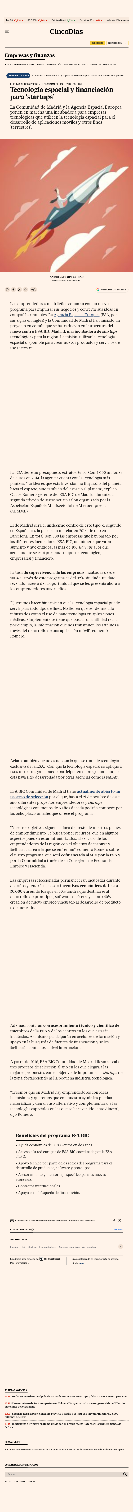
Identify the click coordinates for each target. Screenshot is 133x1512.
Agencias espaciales (69, 1247)
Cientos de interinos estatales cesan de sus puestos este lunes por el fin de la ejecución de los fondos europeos (65, 1449)
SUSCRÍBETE (97, 43)
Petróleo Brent (58, 20)
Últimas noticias (107, 65)
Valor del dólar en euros (118, 20)
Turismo (93, 65)
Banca (8, 65)
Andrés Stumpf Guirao (66, 277)
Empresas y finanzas (30, 55)
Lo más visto (12, 1442)
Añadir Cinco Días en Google (113, 290)
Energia (41, 65)
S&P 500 (32, 20)
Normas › (118, 1229)
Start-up (32, 1247)
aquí (81, 1262)
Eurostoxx (20, 1482)
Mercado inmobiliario (75, 65)
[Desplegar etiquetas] (120, 1246)
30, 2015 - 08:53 (70, 281)
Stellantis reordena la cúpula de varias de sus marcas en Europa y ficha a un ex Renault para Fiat (69, 1396)
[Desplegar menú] (7, 31)
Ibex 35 (9, 20)
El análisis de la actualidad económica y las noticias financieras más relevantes (55, 1220)
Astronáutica (89, 1247)
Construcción (54, 65)
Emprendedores (47, 1247)
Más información (19, 1262)
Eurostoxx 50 (85, 20)
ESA (23, 1247)
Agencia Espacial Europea (77, 314)
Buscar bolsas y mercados (21, 1464)
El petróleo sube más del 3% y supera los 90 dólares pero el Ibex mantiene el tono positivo (78, 75)
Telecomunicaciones (24, 65)
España (14, 1247)
